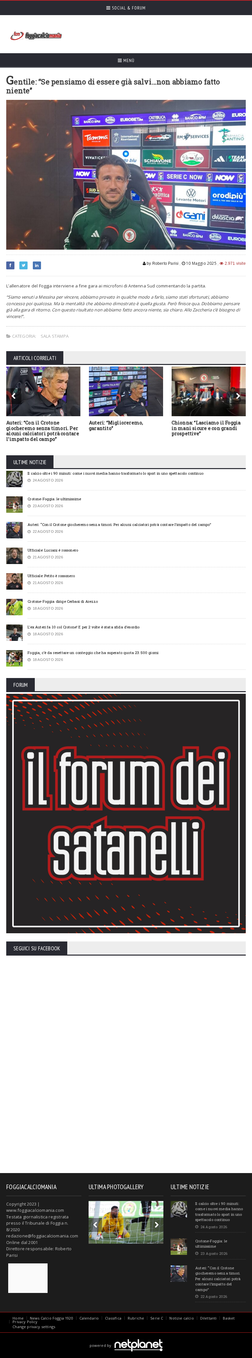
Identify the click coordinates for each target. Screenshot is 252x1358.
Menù (128, 60)
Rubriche (136, 1318)
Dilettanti (208, 1318)
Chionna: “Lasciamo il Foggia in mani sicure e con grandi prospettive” (206, 428)
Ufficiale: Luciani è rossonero (53, 550)
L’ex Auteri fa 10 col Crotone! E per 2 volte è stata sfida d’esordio (83, 626)
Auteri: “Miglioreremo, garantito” (116, 425)
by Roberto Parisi (162, 263)
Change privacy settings (33, 1326)
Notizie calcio (181, 1318)
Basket (229, 1318)
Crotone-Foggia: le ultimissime (54, 498)
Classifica (113, 1318)
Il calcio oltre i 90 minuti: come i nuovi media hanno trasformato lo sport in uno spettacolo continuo (115, 473)
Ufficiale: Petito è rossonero (51, 575)
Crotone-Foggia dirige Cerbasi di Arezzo (63, 601)
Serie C (156, 1318)
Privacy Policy (24, 1321)
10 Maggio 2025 (201, 263)
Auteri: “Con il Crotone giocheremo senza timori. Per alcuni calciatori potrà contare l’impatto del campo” (42, 430)
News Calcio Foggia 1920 (51, 1318)
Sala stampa (55, 336)
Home (18, 1318)
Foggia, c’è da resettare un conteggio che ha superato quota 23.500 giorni (93, 652)
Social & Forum (128, 8)
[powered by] (126, 1337)
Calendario (89, 1318)
